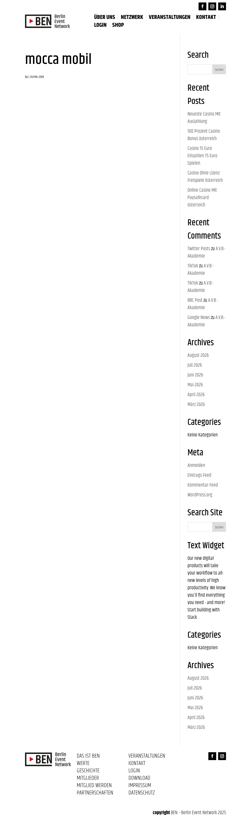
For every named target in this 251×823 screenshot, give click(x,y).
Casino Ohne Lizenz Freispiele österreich (205, 176)
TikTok (193, 266)
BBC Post (195, 300)
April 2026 (196, 395)
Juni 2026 (195, 375)
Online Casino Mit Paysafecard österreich (202, 198)
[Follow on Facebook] (202, 6)
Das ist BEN (88, 757)
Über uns (104, 17)
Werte (83, 764)
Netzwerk (132, 17)
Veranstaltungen (169, 17)
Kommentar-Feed (203, 485)
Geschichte (88, 771)
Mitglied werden (94, 786)
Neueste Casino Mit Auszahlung (204, 117)
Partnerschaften (95, 793)
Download (139, 779)
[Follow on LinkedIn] (222, 6)
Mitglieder (88, 779)
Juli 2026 (195, 365)
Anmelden (196, 465)
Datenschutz (141, 793)
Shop (118, 25)
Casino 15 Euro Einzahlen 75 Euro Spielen (202, 156)
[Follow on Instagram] (212, 6)
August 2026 (198, 355)
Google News (199, 317)
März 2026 (196, 404)
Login (134, 771)
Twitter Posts (199, 249)
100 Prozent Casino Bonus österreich (204, 135)
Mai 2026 (195, 385)
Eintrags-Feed (199, 475)
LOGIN (100, 25)
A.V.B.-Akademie (200, 269)
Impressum (139, 786)
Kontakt (206, 17)
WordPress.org (200, 495)
